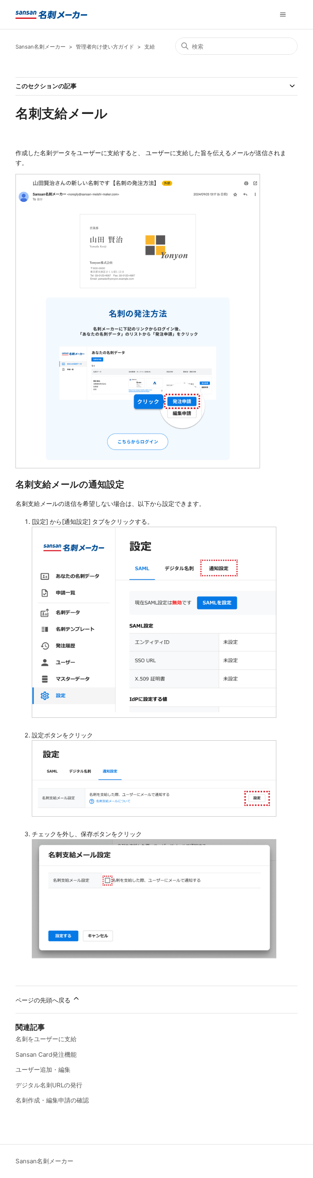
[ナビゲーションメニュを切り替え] (283, 14)
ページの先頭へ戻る (43, 1000)
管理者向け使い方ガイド (105, 46)
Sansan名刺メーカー (40, 46)
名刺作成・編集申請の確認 (52, 1100)
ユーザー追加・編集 (43, 1069)
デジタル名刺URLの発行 (48, 1085)
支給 (149, 46)
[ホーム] (51, 14)
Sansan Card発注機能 (46, 1054)
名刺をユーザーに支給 (46, 1039)
